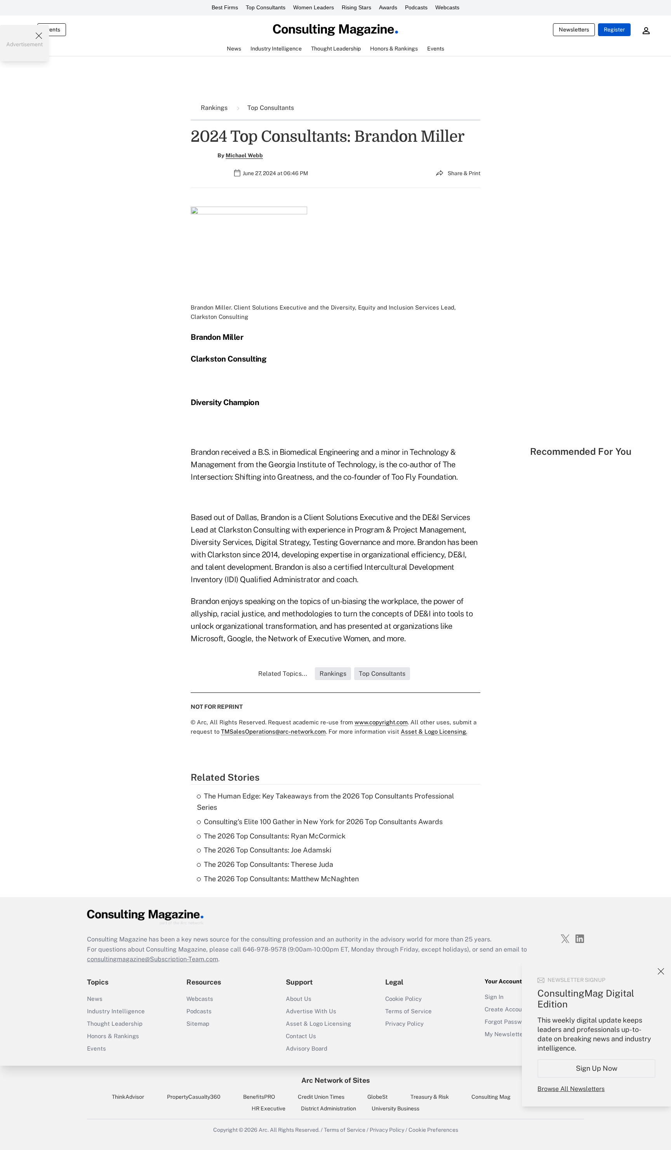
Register (614, 29)
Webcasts (447, 7)
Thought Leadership (115, 1023)
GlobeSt (377, 1097)
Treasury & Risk (429, 1097)
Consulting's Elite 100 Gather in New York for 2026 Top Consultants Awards (323, 822)
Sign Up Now (596, 1068)
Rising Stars (356, 7)
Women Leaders (313, 7)
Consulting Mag (491, 1097)
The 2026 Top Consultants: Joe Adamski (267, 850)
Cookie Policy (403, 998)
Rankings (215, 107)
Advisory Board (306, 1048)
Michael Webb (244, 155)
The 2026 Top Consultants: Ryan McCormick (275, 836)
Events (51, 29)
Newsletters (574, 29)
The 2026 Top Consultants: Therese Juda (268, 864)
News (95, 998)
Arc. (264, 1130)
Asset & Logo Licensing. (434, 731)
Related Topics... (282, 673)
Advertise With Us (311, 1011)
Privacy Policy (404, 1023)
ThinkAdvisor (128, 1097)
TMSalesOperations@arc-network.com (273, 731)
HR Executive (268, 1108)
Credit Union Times (321, 1097)
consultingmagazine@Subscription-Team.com (152, 959)
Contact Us (301, 1036)
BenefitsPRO (259, 1097)
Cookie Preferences (433, 1130)
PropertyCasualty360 (194, 1097)
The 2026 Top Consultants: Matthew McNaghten (281, 879)
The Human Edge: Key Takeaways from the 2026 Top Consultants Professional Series (325, 801)
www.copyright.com (381, 722)
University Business (395, 1108)
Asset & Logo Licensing (318, 1023)
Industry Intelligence (116, 1011)
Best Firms (225, 7)
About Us (298, 998)
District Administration (328, 1108)
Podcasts (416, 7)
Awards (388, 7)
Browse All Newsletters (571, 1089)
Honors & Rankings (113, 1036)
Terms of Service (408, 1011)
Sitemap (197, 1023)
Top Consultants (265, 7)
